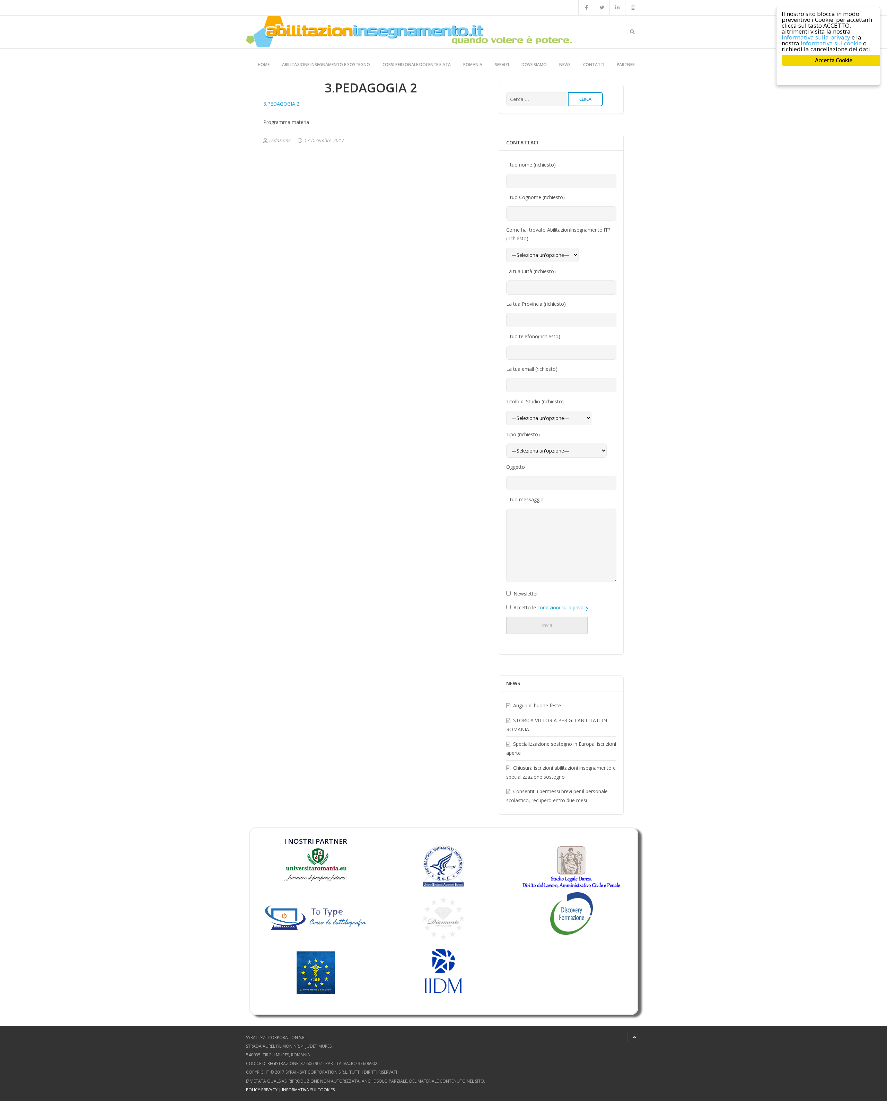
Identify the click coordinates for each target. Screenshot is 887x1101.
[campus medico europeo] (316, 982)
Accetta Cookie (833, 60)
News (565, 65)
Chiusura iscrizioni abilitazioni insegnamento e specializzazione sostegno (561, 772)
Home (264, 65)
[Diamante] (443, 918)
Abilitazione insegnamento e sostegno (326, 65)
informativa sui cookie (831, 43)
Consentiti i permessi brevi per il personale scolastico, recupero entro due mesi (557, 796)
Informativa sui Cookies (308, 1090)
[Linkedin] (617, 7)
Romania (472, 65)
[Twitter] (601, 7)
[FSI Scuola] (443, 866)
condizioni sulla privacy (562, 607)
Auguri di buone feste (537, 705)
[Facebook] (586, 7)
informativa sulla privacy (816, 37)
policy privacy (262, 1090)
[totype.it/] (315, 916)
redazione (280, 140)
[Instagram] (633, 7)
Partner (626, 65)
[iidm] (443, 971)
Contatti (593, 65)
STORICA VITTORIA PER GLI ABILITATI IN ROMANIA (556, 725)
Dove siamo (534, 65)
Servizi (502, 65)
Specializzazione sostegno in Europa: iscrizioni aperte (561, 748)
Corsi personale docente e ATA (417, 65)
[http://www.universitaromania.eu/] (315, 864)
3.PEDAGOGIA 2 (281, 103)
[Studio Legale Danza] (571, 866)
